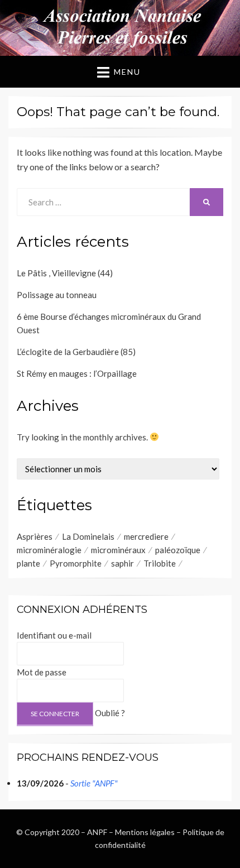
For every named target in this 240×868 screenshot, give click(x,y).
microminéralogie (49, 550)
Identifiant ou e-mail (54, 635)
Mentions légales (145, 832)
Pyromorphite (76, 563)
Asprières (34, 536)
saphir (122, 563)
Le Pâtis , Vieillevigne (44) (65, 273)
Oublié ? (110, 713)
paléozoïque (177, 550)
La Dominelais (88, 536)
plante (28, 563)
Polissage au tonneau (57, 295)
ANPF (97, 832)
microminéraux (118, 550)
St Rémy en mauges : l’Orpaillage (77, 373)
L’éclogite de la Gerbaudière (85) (76, 352)
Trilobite (159, 563)
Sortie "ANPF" (94, 783)
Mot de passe (41, 672)
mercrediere (146, 536)
